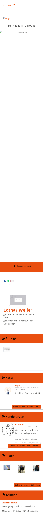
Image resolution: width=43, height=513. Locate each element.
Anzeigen (12, 338)
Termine (11, 495)
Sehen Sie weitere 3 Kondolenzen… (25, 445)
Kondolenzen (15, 417)
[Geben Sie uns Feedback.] (14, 5)
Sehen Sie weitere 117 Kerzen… (26, 406)
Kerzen (10, 377)
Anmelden (7, 5)
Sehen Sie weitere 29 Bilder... (27, 485)
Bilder (10, 456)
